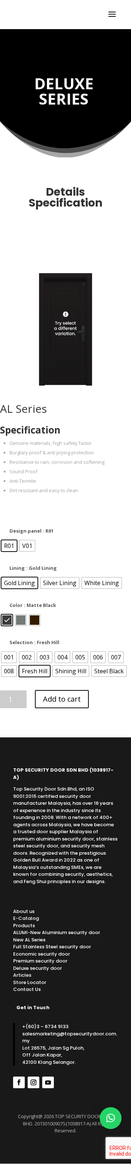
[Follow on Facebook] (19, 1082)
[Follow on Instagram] (33, 1082)
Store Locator (29, 982)
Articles (22, 975)
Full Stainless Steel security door (52, 946)
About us (24, 911)
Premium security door (40, 960)
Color (16, 605)
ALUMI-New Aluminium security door (56, 932)
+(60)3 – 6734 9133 (45, 1026)
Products (24, 925)
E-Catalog (26, 918)
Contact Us (27, 989)
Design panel (25, 531)
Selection (21, 642)
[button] (111, 1118)
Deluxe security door (37, 968)
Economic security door (41, 954)
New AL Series (29, 939)
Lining (17, 568)
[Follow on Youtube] (48, 1082)
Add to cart (62, 699)
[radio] (9, 545)
